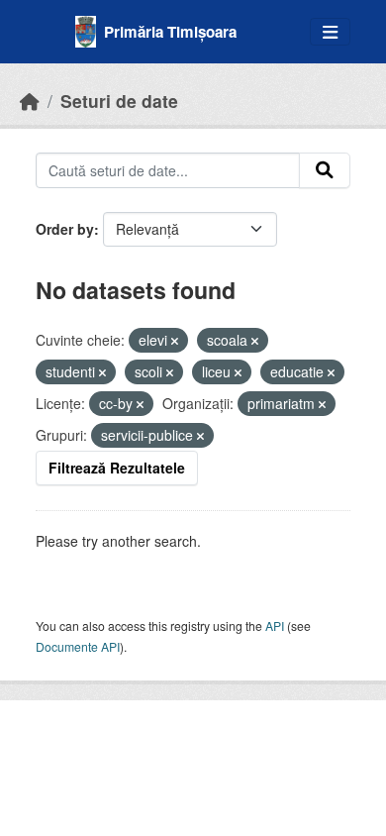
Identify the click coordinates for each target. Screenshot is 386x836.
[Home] (30, 100)
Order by (65, 229)
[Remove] (174, 341)
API (274, 625)
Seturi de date (119, 100)
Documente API (78, 646)
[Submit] (324, 170)
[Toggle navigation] (330, 32)
